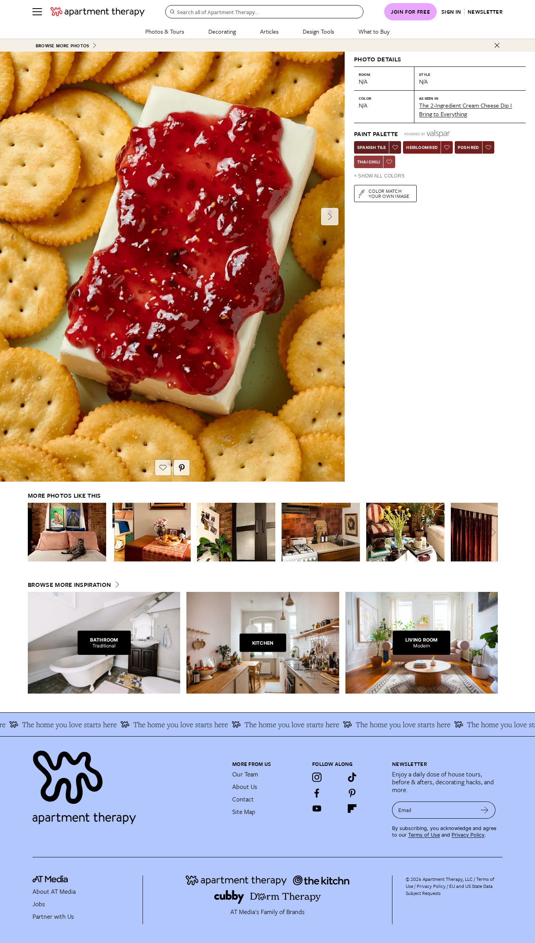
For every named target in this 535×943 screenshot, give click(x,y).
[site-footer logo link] (50, 880)
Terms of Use (424, 835)
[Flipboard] (352, 808)
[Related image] (67, 532)
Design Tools (318, 31)
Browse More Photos (62, 45)
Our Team (245, 774)
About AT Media (54, 891)
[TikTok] (352, 777)
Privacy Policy (468, 835)
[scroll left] (34, 532)
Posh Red (468, 147)
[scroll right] (491, 532)
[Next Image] (329, 216)
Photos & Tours (164, 31)
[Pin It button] (182, 467)
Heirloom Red (421, 147)
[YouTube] (317, 808)
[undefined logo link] (98, 11)
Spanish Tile (371, 147)
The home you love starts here (162, 724)
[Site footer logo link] (128, 784)
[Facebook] (317, 793)
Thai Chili (368, 162)
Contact (243, 799)
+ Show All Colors (379, 176)
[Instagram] (317, 777)
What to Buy (374, 31)
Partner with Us (53, 916)
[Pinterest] (352, 793)
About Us (244, 786)
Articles (269, 31)
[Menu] (37, 11)
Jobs (39, 904)
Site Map (243, 811)
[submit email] (484, 810)
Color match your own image (389, 193)
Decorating (222, 31)
